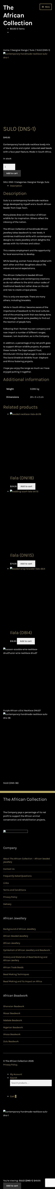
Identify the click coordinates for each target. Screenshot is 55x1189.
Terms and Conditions (14, 890)
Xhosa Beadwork (11, 1034)
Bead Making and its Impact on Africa (22, 981)
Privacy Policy (10, 897)
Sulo (32, 50)
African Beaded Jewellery (15, 936)
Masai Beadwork (11, 1013)
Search (13, 1077)
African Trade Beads (13, 967)
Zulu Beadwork (11, 1041)
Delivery (7, 904)
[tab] (31, 186)
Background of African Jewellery (19, 929)
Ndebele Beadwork (12, 1020)
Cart (13, 1096)
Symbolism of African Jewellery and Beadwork (26, 950)
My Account (16, 1074)
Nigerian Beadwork (13, 1027)
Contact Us (9, 869)
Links (6, 883)
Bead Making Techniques (16, 974)
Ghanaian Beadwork (13, 1006)
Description (16, 185)
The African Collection (17, 15)
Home (6, 50)
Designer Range (19, 50)
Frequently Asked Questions (17, 876)
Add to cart (12, 173)
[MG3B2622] (27, 88)
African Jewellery (11, 943)
